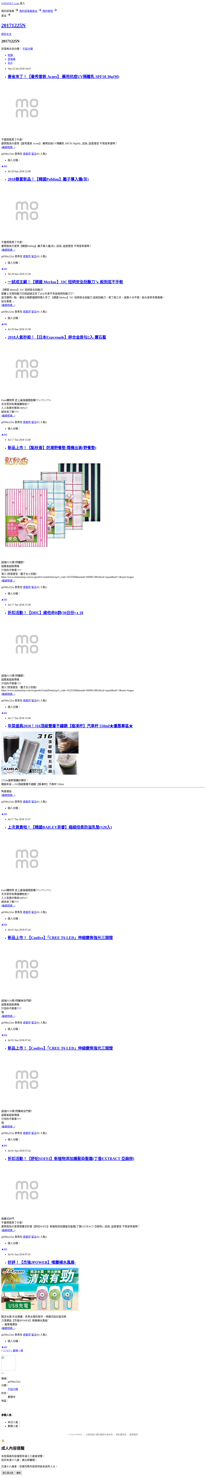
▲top (4, 166)
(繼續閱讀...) (8, 147)
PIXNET (79, 1434)
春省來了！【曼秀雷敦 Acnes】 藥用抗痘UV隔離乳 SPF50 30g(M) (63, 77)
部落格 (11, 59)
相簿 (10, 55)
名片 (10, 63)
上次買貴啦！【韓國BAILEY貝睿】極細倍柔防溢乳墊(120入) (60, 827)
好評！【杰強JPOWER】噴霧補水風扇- (42, 1262)
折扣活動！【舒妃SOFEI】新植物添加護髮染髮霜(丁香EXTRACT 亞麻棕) (71, 1159)
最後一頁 (18, 1350)
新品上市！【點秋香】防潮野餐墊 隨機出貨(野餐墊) (52, 448)
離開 (18, 1473)
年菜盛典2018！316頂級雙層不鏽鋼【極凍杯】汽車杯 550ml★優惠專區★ (70, 726)
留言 (34, 153)
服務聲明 (133, 1434)
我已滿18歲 (8, 1473)
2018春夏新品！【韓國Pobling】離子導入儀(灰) (48, 179)
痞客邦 (27, 153)
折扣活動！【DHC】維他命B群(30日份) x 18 (45, 613)
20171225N (13, 25)
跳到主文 (6, 34)
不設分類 (28, 48)
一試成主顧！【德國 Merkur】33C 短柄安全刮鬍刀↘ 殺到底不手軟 (65, 282)
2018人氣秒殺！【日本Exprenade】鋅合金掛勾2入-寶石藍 (57, 337)
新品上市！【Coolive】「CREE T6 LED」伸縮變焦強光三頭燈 (60, 938)
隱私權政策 (121, 1434)
